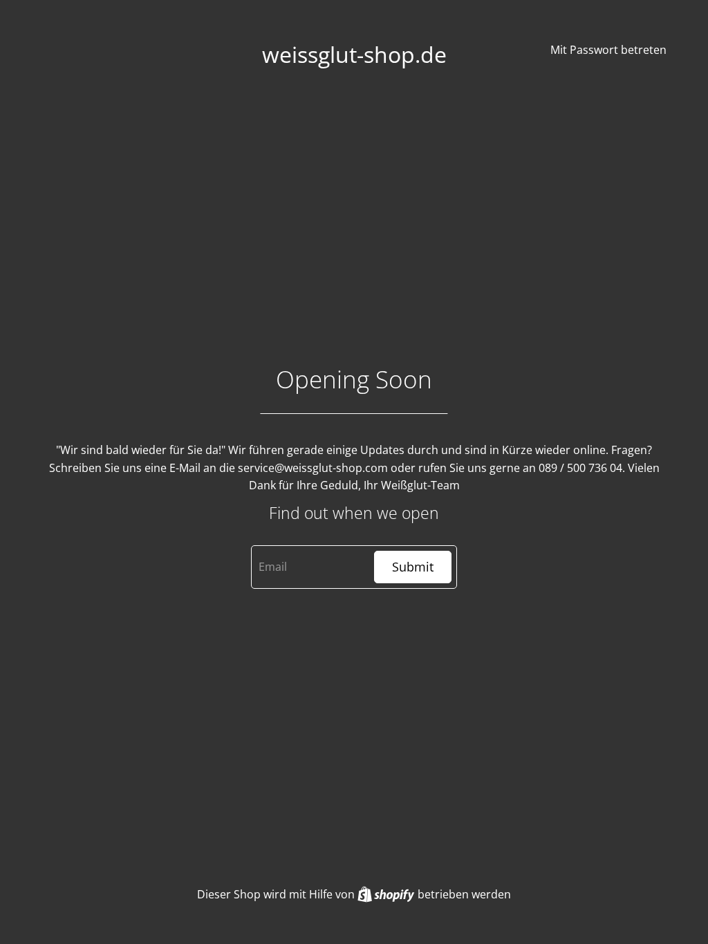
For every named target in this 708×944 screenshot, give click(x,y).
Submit (413, 566)
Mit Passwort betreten (608, 49)
